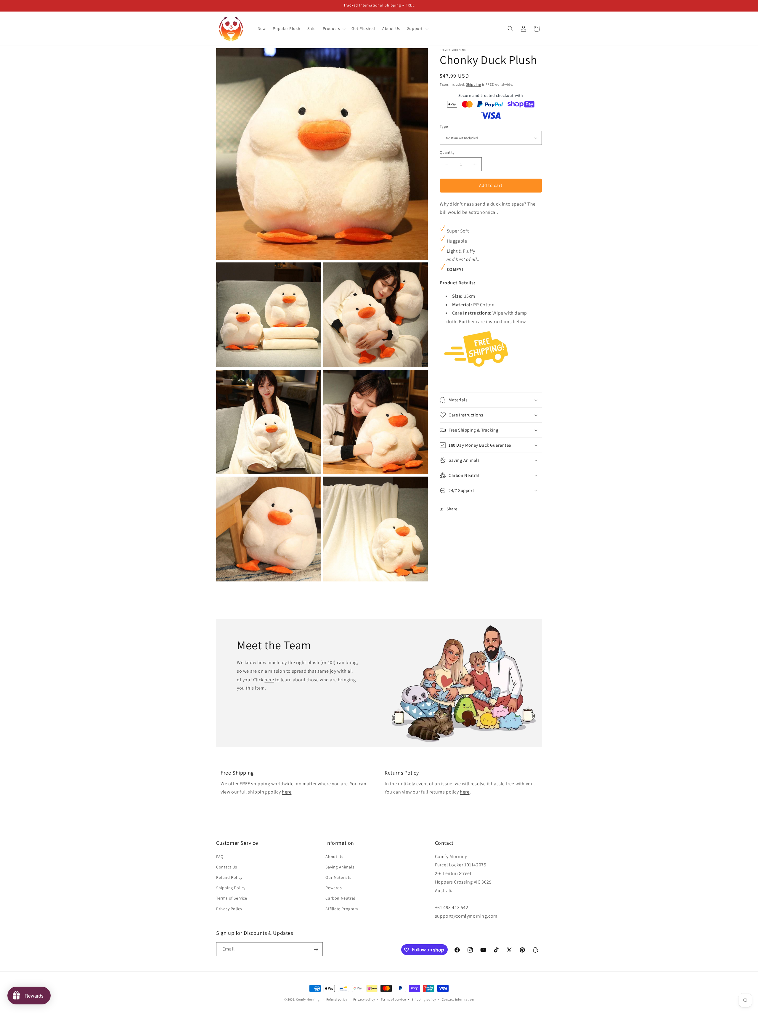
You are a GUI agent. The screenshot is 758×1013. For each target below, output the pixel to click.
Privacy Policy (229, 908)
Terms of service (393, 999)
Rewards (333, 887)
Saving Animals (339, 867)
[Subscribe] (315, 949)
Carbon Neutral (340, 898)
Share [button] (452, 509)
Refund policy (336, 999)
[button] (333, 28)
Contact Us (226, 867)
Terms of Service (231, 898)
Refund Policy (229, 877)
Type (444, 126)
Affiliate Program (341, 908)
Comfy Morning (307, 999)
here (269, 679)
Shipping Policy (230, 887)
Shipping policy (424, 999)
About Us (334, 856)
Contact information (458, 999)
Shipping (473, 84)
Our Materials (338, 877)
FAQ (220, 856)
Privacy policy (364, 999)
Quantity (447, 152)
